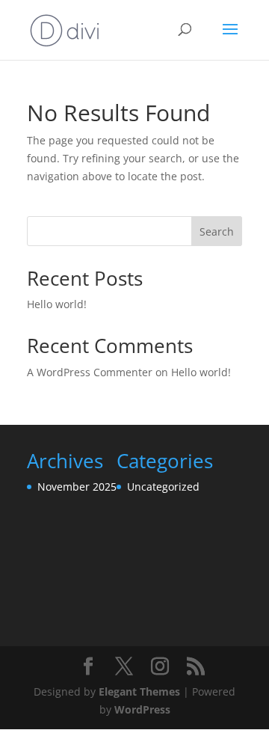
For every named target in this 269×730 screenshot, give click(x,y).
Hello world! (57, 304)
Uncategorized (163, 486)
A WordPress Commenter (89, 372)
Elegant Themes (139, 691)
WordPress (142, 709)
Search (217, 231)
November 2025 (77, 486)
